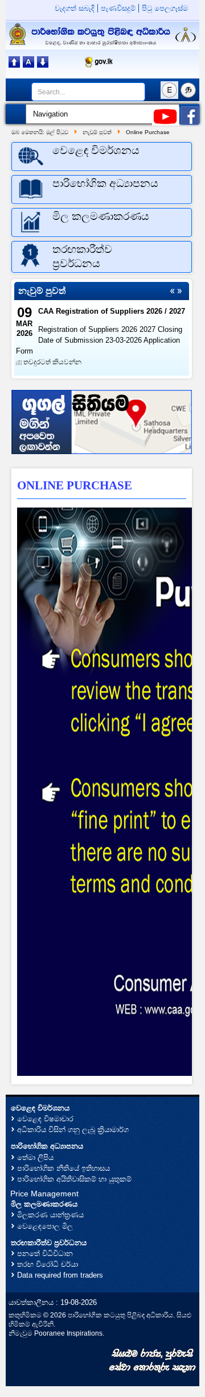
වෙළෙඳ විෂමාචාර (45, 1119)
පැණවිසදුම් (118, 8)
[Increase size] (14, 64)
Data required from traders (60, 1275)
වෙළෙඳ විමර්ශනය (40, 1108)
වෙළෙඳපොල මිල (45, 1226)
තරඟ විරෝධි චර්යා (47, 1264)
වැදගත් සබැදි (75, 8)
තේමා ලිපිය (35, 1157)
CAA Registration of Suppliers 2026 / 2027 (111, 311)
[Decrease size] (42, 64)
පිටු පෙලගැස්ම (165, 8)
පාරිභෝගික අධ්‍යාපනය (47, 1146)
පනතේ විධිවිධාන (45, 1253)
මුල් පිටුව (57, 132)
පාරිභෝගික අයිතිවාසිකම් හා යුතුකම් (74, 1179)
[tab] (101, 156)
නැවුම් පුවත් (97, 132)
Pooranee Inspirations (68, 1333)
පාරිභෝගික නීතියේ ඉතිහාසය (63, 1168)
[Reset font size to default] (28, 64)
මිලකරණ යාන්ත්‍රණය (50, 1215)
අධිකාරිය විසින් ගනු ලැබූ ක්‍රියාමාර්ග (73, 1129)
